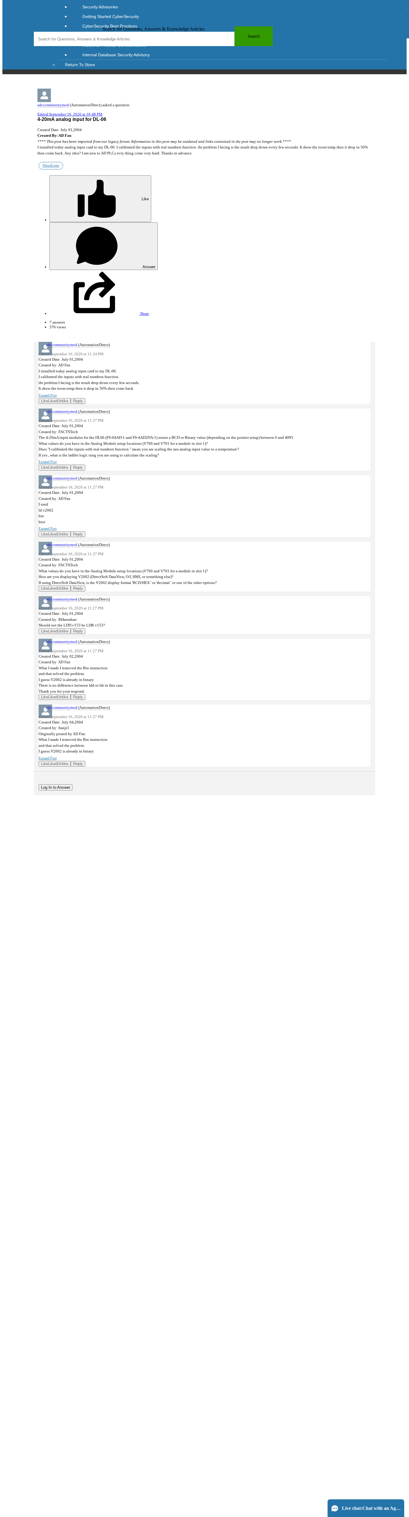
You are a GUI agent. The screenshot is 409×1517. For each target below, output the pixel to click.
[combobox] (153, 39)
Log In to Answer (55, 787)
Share (144, 313)
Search (254, 36)
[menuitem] (228, 7)
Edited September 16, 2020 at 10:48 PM (69, 114)
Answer (148, 267)
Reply (78, 401)
